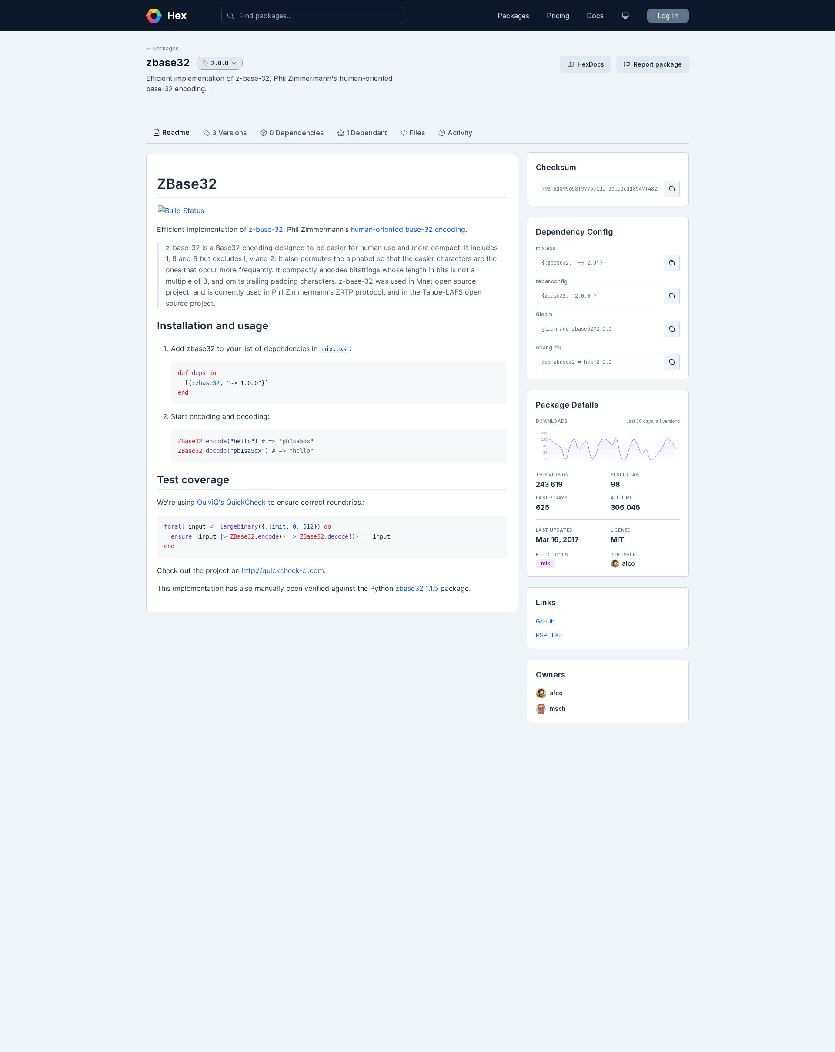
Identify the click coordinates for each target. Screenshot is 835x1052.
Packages (513, 15)
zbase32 (168, 62)
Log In (668, 15)
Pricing (558, 15)
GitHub (545, 621)
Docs (595, 15)
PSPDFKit (549, 635)
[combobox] (312, 15)
